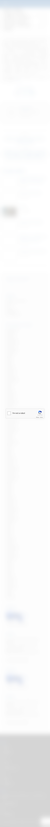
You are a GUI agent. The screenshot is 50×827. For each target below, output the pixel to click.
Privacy (37, 417)
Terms (41, 417)
